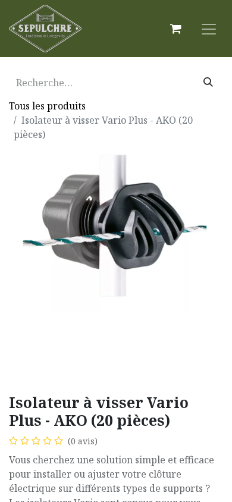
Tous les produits (47, 105)
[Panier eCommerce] (175, 28)
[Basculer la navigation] (209, 28)
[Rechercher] (208, 82)
